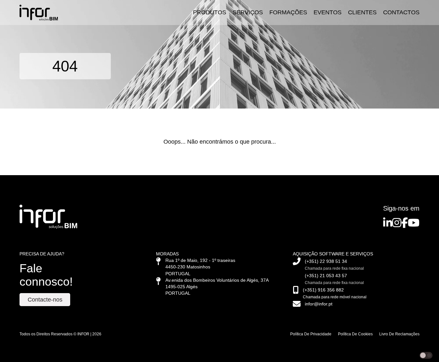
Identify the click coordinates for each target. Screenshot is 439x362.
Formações (288, 12)
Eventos (328, 12)
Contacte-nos (45, 299)
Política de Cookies (355, 334)
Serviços (248, 12)
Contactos (401, 12)
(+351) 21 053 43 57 (326, 275)
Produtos (209, 12)
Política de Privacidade (310, 334)
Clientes (362, 12)
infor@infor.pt (318, 304)
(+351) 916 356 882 (323, 290)
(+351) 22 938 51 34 (326, 261)
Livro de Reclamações (399, 334)
